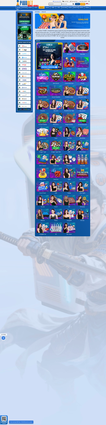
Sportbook (24, 7)
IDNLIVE (41, 7)
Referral (81, 7)
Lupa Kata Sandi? (83, 1)
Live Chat (66, 1)
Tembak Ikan (75, 7)
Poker (53, 7)
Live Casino (64, 7)
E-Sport (30, 7)
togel (58, 7)
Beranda (19, 7)
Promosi (87, 7)
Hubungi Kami (74, 1)
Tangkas (70, 7)
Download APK (57, 1)
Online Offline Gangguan (24, 109)
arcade (47, 7)
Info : (18, 9)
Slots (36, 7)
